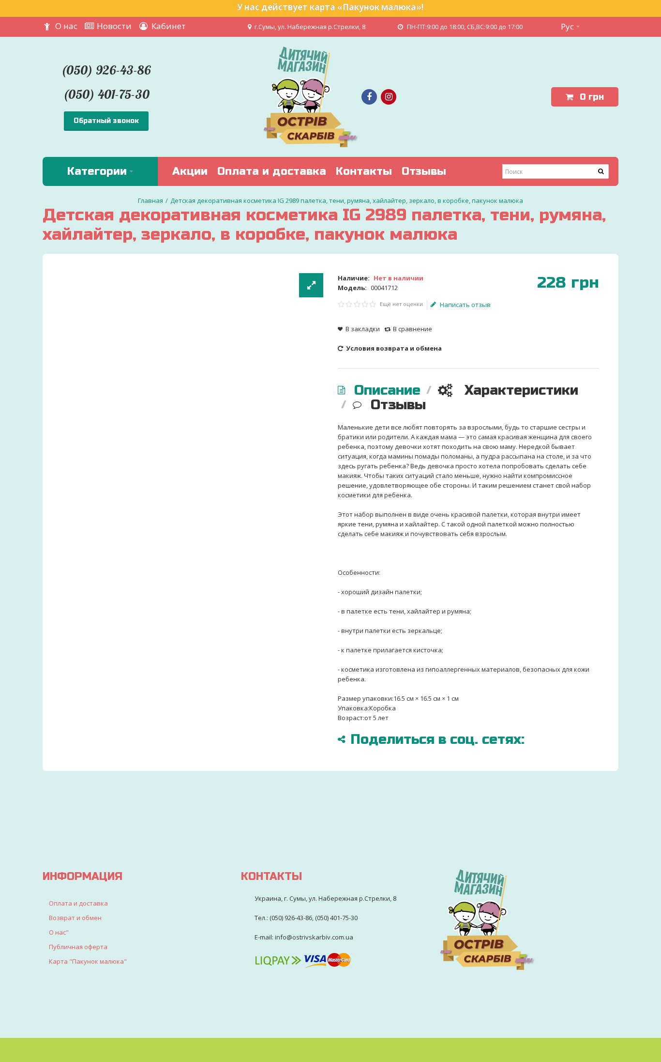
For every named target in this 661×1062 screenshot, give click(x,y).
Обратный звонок (106, 121)
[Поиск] (601, 171)
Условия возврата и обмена (393, 348)
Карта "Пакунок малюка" (88, 961)
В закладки (363, 328)
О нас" (59, 932)
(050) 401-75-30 (106, 94)
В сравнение (412, 328)
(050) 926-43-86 (106, 70)
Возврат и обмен (75, 917)
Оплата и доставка (78, 903)
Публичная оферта (78, 946)
